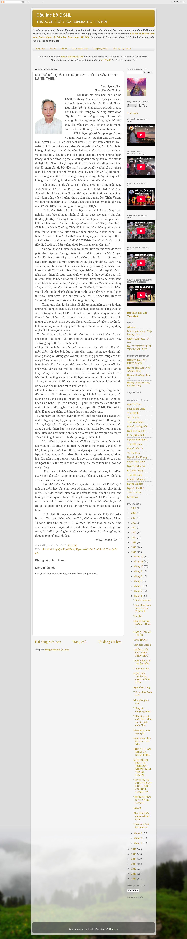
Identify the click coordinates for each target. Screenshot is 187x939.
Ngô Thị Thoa (134, 404)
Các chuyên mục (80, 48)
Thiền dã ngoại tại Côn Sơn (141, 825)
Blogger (113, 928)
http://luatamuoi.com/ (72, 56)
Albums (63, 48)
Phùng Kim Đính (136, 408)
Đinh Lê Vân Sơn (136, 430)
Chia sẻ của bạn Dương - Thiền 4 (142, 623)
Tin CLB (137, 615)
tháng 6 (138, 586)
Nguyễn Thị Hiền (136, 488)
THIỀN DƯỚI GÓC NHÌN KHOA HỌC (140, 652)
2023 (134, 522)
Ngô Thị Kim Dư (136, 466)
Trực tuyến (132, 112)
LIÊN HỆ (106, 60)
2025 (134, 512)
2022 (134, 527)
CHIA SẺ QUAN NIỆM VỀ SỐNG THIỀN (142, 752)
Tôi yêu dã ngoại (142, 600)
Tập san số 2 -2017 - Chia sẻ (90, 549)
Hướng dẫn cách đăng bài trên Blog (138, 384)
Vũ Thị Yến (133, 417)
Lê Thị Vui (132, 496)
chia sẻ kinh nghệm (52, 549)
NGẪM (137, 808)
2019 (134, 542)
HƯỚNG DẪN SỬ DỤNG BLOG (136, 362)
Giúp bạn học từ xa (122, 48)
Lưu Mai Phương (136, 479)
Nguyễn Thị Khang (137, 457)
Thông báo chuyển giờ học (142, 710)
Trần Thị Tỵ (133, 413)
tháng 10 (139, 566)
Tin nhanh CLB (141, 668)
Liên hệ (52, 48)
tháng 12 (139, 556)
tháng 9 (138, 571)
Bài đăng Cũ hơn (109, 642)
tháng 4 (138, 595)
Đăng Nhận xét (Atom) (57, 649)
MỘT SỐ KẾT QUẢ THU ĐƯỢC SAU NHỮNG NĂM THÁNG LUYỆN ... (142, 768)
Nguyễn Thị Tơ (135, 448)
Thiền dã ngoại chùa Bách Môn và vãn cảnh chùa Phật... (142, 720)
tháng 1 (138, 843)
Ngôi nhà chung (141, 687)
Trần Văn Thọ (134, 492)
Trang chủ (40, 48)
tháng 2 (138, 838)
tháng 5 (138, 590)
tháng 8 (138, 576)
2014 (134, 858)
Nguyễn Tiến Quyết (137, 439)
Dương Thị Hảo (135, 483)
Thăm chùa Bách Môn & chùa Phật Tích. (142, 608)
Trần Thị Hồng (134, 474)
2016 (134, 849)
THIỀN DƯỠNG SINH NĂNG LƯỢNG (142, 800)
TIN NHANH (140, 639)
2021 (134, 532)
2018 (134, 547)
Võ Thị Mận (133, 452)
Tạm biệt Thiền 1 (142, 644)
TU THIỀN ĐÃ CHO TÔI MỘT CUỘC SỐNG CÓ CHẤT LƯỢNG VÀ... (142, 786)
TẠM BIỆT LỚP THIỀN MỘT (141, 662)
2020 (134, 537)
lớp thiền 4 (68, 549)
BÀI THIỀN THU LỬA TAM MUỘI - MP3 (139, 348)
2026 (134, 508)
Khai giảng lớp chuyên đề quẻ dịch (141, 815)
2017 (134, 552)
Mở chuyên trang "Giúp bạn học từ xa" (139, 333)
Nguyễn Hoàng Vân (137, 426)
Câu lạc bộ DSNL (54, 15)
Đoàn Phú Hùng (135, 470)
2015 (134, 854)
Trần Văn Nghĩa (135, 421)
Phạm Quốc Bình (136, 461)
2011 (134, 873)
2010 (134, 878)
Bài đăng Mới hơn (48, 642)
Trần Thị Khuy (134, 444)
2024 (134, 517)
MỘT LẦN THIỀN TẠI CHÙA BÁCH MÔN (141, 678)
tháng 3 (138, 833)
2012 (134, 868)
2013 (134, 863)
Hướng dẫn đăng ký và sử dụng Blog (138, 369)
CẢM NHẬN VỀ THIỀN (142, 633)
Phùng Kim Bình (136, 435)
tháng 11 (139, 561)
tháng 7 (138, 581)
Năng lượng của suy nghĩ (141, 732)
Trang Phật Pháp (100, 48)
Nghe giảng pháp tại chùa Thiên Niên (142, 741)
